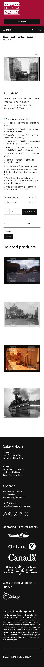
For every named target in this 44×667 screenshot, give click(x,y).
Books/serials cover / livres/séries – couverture (22, 136)
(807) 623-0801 (10, 503)
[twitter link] (21, 514)
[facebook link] (5, 514)
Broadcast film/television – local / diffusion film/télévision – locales (21, 172)
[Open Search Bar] (40, 29)
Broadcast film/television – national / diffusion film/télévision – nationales (21, 180)
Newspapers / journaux (21, 165)
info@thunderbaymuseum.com (17, 506)
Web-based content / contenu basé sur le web (20, 187)
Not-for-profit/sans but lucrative (21, 123)
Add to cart (29, 211)
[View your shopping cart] (32, 29)
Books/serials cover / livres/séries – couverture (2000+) (22, 148)
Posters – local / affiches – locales (21, 154)
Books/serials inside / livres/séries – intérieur (22, 130)
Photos (8, 236)
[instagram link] (10, 514)
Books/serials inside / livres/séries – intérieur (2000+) (22, 142)
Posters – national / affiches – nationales (20, 160)
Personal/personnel (19, 119)
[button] (36, 54)
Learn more (33, 224)
